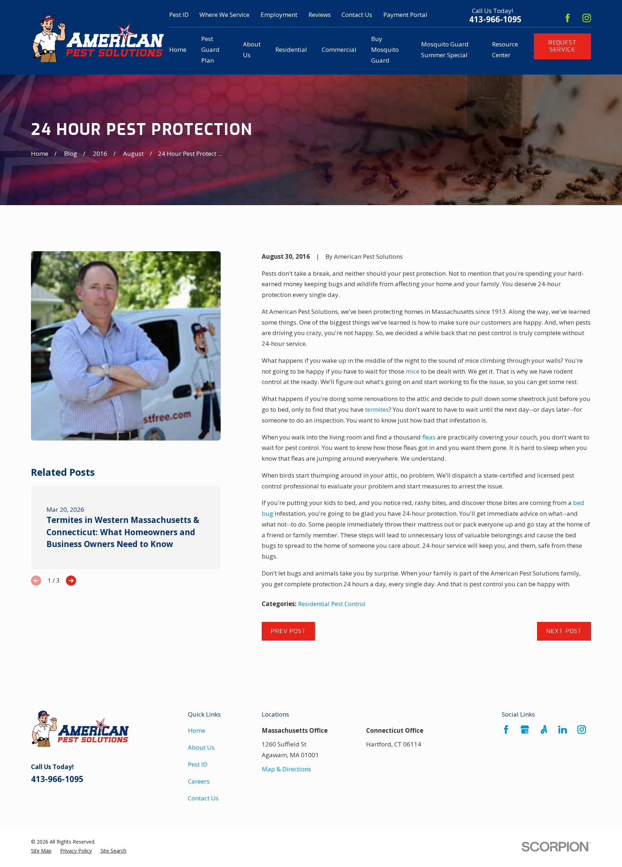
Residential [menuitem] (291, 49)
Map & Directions (286, 769)
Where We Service (224, 14)
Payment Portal (405, 14)
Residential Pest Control (331, 604)
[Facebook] (567, 18)
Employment (279, 14)
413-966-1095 (495, 19)
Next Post (564, 631)
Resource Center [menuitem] (505, 49)
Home (196, 730)
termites (377, 409)
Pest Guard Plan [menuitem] (210, 49)
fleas (429, 437)
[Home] (97, 37)
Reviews (319, 14)
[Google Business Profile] (524, 729)
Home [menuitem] (177, 49)
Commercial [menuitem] (339, 49)
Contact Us (357, 14)
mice (412, 371)
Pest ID (179, 14)
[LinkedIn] (562, 729)
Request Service (562, 46)
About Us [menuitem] (252, 49)
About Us (201, 747)
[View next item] (71, 580)
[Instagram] (586, 18)
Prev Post (288, 631)
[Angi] (544, 729)
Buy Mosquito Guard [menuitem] (385, 49)
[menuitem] (41, 850)
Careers (198, 781)
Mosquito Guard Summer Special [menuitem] (445, 49)
